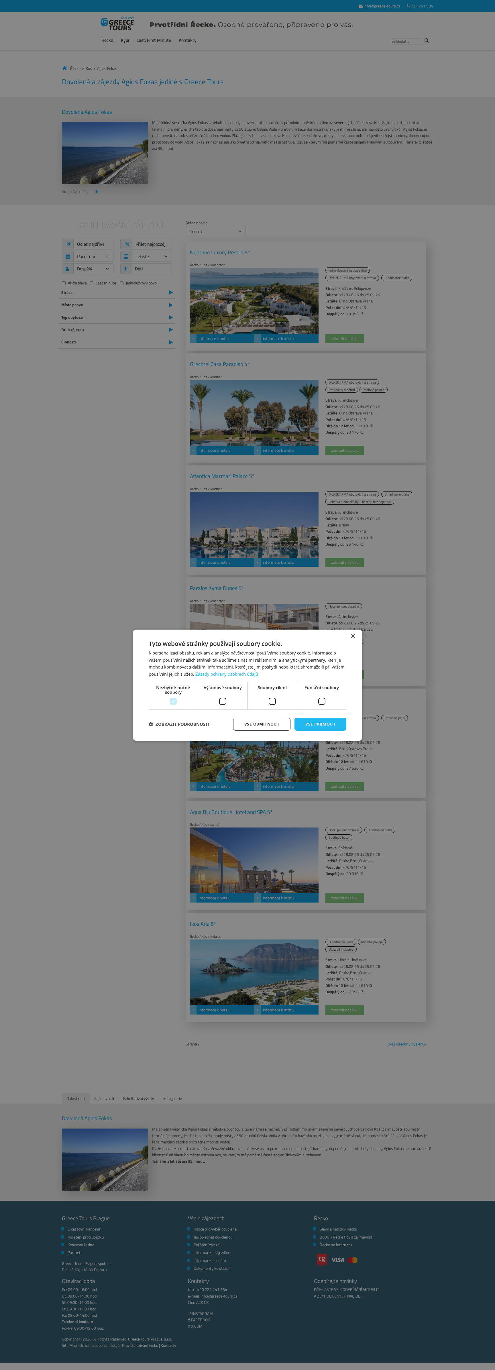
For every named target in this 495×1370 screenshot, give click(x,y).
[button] (179, 724)
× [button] (353, 636)
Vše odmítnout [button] (261, 724)
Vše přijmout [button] (320, 724)
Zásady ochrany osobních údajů (226, 674)
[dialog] (247, 684)
